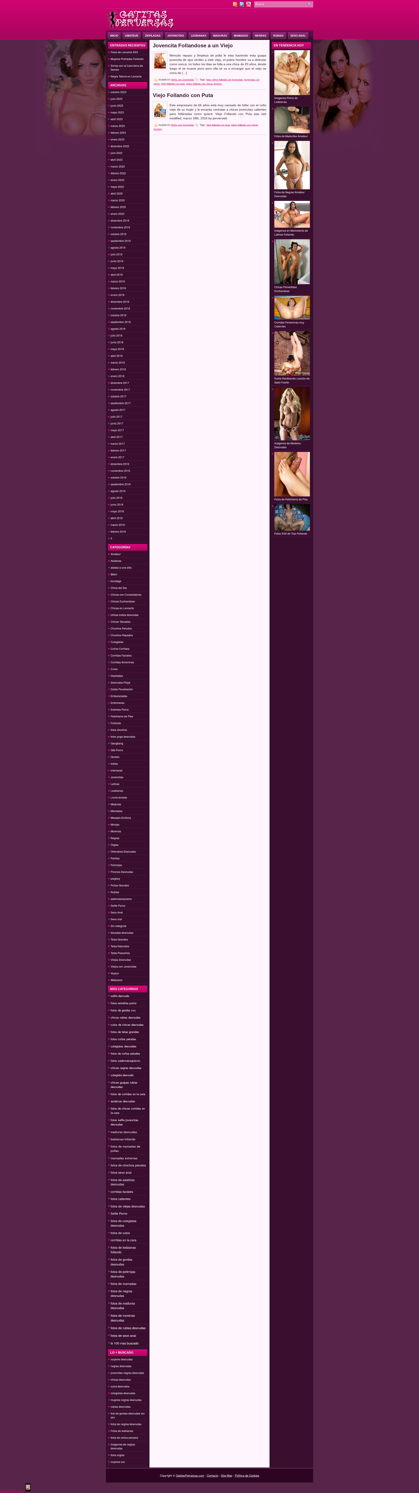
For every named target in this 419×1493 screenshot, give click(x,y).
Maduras (220, 36)
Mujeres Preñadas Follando (127, 59)
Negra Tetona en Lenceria (126, 76)
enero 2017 (117, 457)
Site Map (226, 1475)
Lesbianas (198, 36)
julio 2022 (116, 153)
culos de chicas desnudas (127, 1025)
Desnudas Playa (120, 682)
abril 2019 (117, 274)
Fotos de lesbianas (122, 1431)
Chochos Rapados (122, 635)
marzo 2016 (118, 525)
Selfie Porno (118, 905)
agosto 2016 (118, 491)
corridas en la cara (123, 1240)
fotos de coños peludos (125, 1053)
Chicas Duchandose (123, 601)
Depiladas (152, 36)
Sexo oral (116, 919)
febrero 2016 (118, 531)
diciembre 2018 (120, 301)
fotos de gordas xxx (123, 1010)
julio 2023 (116, 99)
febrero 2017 (118, 450)
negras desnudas (121, 1366)
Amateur (131, 36)
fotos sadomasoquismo (125, 1061)
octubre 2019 (118, 234)
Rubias (278, 36)
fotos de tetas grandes (125, 1032)
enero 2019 (117, 295)
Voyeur (115, 973)
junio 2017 (117, 423)
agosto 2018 (118, 328)
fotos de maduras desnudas (123, 1305)
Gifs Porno (117, 750)
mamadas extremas (124, 1158)
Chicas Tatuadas (121, 621)
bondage (116, 581)
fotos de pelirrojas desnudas (123, 1273)
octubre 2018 (118, 315)
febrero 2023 (118, 132)
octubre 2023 (118, 92)
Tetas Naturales (120, 946)
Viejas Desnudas (121, 959)
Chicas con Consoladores (126, 594)
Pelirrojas (116, 865)
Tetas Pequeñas (120, 953)
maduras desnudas (124, 1132)
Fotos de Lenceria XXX (124, 52)
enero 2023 (117, 139)
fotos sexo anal (121, 1172)
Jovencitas (175, 36)
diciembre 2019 (120, 220)
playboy (115, 878)
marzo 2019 (118, 281)
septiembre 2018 (121, 322)
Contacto (212, 1475)
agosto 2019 (118, 247)
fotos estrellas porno (123, 1003)
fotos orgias (117, 1455)
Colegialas (117, 642)
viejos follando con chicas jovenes (204, 83)
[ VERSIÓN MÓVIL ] (11, 1491)
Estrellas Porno (120, 709)
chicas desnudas (121, 1379)
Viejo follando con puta (173, 83)
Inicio (114, 36)
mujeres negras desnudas (126, 1400)
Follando (116, 723)
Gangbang (117, 743)
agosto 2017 (118, 410)
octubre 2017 (118, 396)
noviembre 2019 (120, 227)
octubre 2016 (118, 477)
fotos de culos (120, 1233)
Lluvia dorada (119, 797)
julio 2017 (116, 416)
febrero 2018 (118, 369)
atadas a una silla (121, 567)
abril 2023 (117, 119)
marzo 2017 (118, 443)
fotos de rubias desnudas (128, 1327)
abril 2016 (117, 518)
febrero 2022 (118, 173)
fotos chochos (119, 730)
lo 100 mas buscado (125, 1343)
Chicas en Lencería (122, 608)
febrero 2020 (118, 207)
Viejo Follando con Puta (183, 95)
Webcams (116, 980)
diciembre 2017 (120, 383)
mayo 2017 (117, 430)
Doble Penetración (122, 689)
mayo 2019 (117, 268)
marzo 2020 (118, 200)
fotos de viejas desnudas (128, 1206)
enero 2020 (117, 213)
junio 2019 (117, 261)
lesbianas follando (123, 1139)
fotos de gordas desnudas (121, 1261)
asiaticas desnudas (123, 1101)
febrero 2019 (118, 288)
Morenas (116, 831)
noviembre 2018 (120, 308)
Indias (114, 763)
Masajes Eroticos (121, 817)
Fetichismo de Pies (122, 716)
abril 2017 (117, 437)
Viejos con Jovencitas (123, 966)
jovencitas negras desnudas (127, 1373)
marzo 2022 (118, 166)
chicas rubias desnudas (126, 1017)
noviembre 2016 (120, 470)
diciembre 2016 (120, 464)
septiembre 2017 (121, 403)
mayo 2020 (117, 186)
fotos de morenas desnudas (123, 1317)
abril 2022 (117, 159)
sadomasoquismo (121, 899)
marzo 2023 (118, 126)
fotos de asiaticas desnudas (123, 1182)
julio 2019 (116, 254)
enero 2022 (117, 180)
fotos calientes (121, 1199)
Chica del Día (119, 588)
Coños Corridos (120, 648)
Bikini (114, 574)
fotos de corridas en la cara (128, 1094)
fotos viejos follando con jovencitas (224, 79)
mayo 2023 (117, 112)
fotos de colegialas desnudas (123, 1223)
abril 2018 (117, 355)
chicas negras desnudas (126, 1068)
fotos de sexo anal (123, 1335)
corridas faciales (122, 1191)
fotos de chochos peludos (128, 1165)
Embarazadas (119, 696)
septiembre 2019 (121, 241)
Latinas (115, 784)
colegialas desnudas (123, 1046)
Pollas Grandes (120, 885)
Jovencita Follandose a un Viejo (193, 45)
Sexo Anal (298, 36)
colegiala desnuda (122, 1075)
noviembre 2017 (120, 389)
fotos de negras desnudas (121, 1293)
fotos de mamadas (123, 1283)
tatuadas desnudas (122, 932)
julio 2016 (116, 497)
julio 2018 (116, 335)
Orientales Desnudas (123, 851)
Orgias (114, 845)
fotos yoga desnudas (123, 736)
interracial (116, 770)
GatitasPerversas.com (190, 1475)
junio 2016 (117, 504)
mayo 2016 (117, 511)
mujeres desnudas (122, 1359)
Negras (260, 36)
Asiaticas (116, 561)
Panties (115, 858)
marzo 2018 (118, 362)
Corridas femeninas (122, 662)
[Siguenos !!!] (242, 6)
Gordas (115, 757)
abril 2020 (117, 193)
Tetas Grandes (119, 939)
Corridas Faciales (121, 655)
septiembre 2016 (121, 484)
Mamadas (241, 36)
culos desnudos (120, 1386)
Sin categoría (118, 926)
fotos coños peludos (123, 1039)
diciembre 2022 (120, 146)
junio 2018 (117, 342)
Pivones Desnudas (122, 872)
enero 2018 (117, 376)
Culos (114, 669)
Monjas (115, 824)
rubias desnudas (121, 1406)
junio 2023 (117, 105)
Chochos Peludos (121, 628)
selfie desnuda (120, 996)
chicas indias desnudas (125, 615)
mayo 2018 (117, 349)
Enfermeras (117, 703)
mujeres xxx (118, 1462)
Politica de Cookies (247, 1475)
